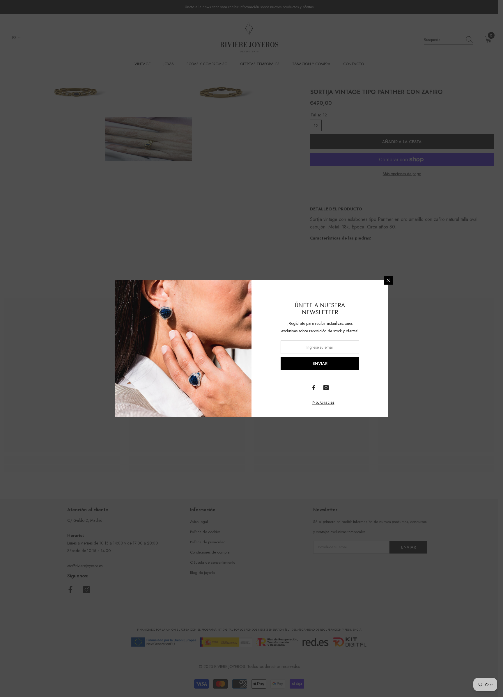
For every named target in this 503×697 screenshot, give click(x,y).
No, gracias (323, 402)
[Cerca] (388, 280)
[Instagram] (326, 388)
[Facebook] (314, 388)
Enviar (320, 363)
